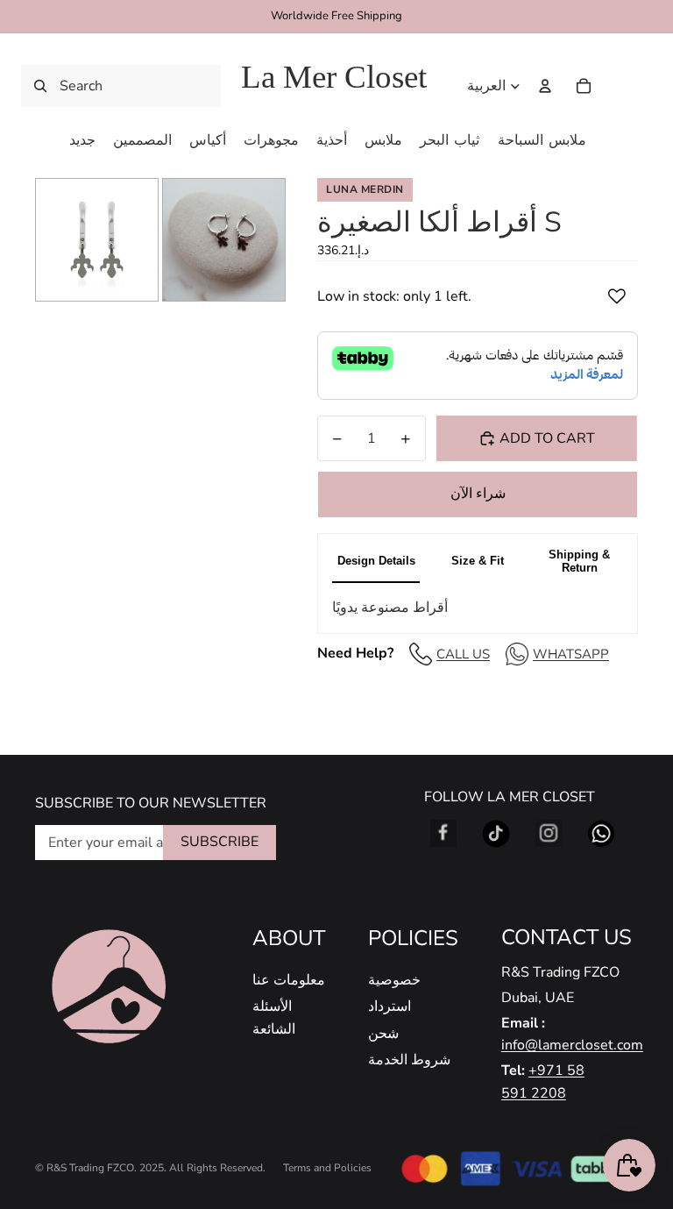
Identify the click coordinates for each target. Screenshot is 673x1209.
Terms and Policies (327, 1168)
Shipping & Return (579, 561)
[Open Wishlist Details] (620, 86)
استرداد (389, 1006)
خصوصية (394, 980)
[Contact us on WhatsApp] (601, 833)
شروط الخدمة (409, 1060)
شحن (383, 1033)
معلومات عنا (288, 980)
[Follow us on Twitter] (496, 833)
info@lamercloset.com (572, 1045)
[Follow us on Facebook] (443, 833)
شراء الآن (478, 493)
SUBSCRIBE (220, 841)
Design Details (376, 560)
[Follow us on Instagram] (548, 833)
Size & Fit (477, 560)
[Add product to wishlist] (617, 296)
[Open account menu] (545, 86)
